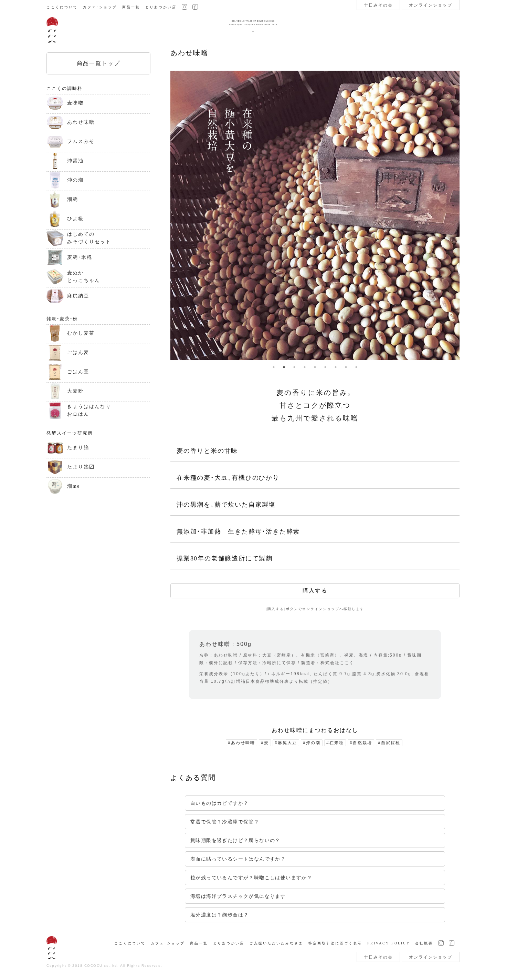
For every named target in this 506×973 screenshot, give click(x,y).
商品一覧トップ (98, 63)
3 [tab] (294, 367)
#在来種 (335, 742)
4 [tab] (304, 367)
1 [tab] (273, 367)
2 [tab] (284, 367)
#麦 (265, 742)
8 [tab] (345, 367)
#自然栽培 (361, 742)
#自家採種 (389, 742)
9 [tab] (356, 367)
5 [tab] (315, 367)
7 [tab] (335, 367)
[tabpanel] (315, 215)
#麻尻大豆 (286, 742)
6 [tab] (325, 367)
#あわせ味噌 (241, 742)
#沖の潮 (311, 742)
